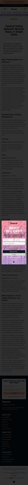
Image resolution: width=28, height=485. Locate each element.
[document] (14, 242)
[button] (24, 222)
